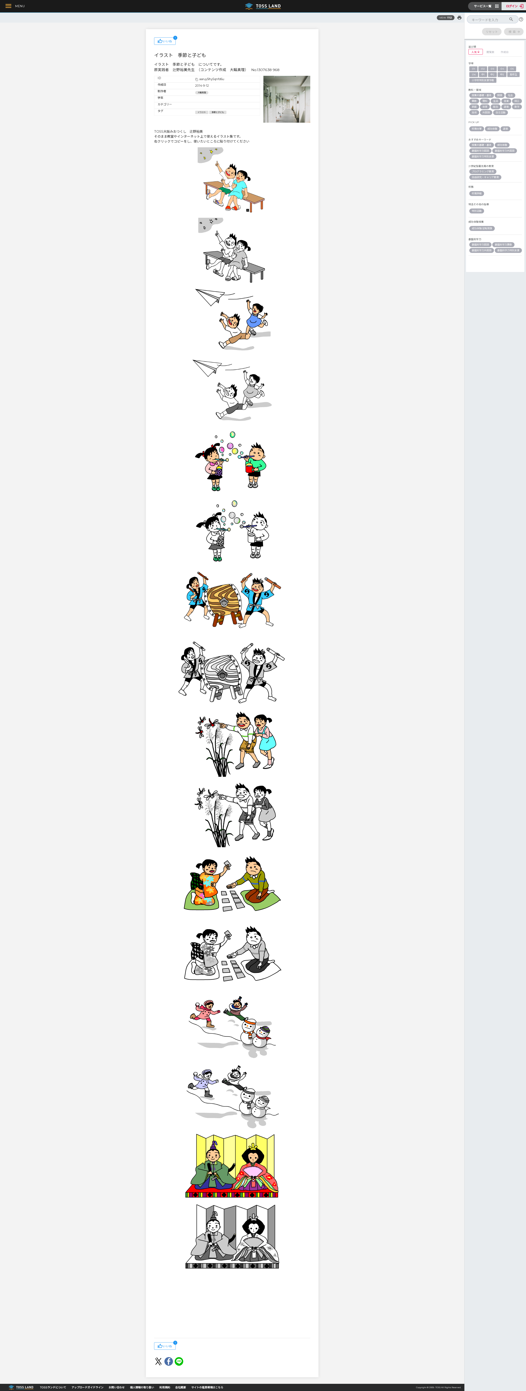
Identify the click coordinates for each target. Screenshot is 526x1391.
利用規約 (164, 1387)
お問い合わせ (117, 1387)
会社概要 (180, 1387)
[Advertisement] (232, 1305)
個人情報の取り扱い (142, 1387)
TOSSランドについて (53, 1387)
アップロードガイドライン (88, 1387)
